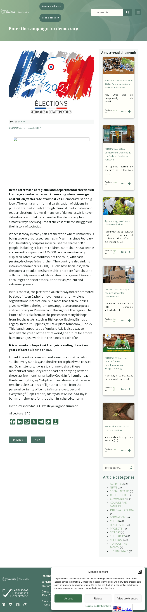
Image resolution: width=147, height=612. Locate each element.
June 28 (21, 121)
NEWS (113, 487)
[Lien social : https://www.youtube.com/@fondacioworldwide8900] (26, 604)
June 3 (115, 111)
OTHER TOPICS (119, 495)
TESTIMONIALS (119, 551)
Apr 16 (114, 320)
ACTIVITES (116, 483)
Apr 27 (114, 252)
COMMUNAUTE (17, 128)
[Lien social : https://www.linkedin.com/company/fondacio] (19, 604)
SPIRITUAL (116, 540)
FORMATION (117, 517)
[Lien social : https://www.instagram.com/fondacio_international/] (12, 604)
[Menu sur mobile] (138, 12)
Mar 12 (114, 389)
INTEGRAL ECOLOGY (122, 510)
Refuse (98, 598)
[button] (140, 571)
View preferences (127, 598)
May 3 (115, 183)
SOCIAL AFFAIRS (119, 491)
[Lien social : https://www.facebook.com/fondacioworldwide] (4, 604)
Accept (68, 598)
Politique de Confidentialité (98, 606)
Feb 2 (114, 450)
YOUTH (114, 521)
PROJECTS (116, 528)
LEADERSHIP (34, 128)
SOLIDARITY (117, 536)
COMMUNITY (118, 498)
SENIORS (115, 532)
